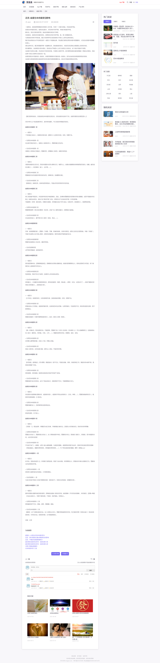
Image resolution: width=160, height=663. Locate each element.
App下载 (122, 2)
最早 (82, 574)
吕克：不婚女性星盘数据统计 (34, 540)
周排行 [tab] (107, 21)
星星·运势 (64, 7)
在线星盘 (31, 7)
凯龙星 (108, 84)
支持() (47, 581)
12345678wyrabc (35, 584)
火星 (108, 89)
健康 (131, 75)
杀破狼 (131, 84)
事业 (131, 89)
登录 (137, 2)
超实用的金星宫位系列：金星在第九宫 (36, 544)
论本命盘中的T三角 (31, 548)
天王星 (108, 75)
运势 (119, 84)
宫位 (108, 80)
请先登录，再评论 (35, 567)
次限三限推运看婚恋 (31, 546)
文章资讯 (31, 11)
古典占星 (108, 93)
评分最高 (92, 574)
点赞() (56, 553)
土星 (131, 93)
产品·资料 (81, 7)
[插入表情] (31, 570)
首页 (24, 7)
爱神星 (120, 98)
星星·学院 (56, 7)
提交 (91, 570)
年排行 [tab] (124, 21)
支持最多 (86, 574)
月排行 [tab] (115, 21)
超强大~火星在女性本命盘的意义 (35, 535)
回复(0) (41, 581)
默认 (78, 574)
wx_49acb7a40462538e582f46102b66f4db (42, 577)
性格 (108, 98)
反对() (52, 581)
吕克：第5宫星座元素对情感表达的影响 (37, 537)
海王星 (131, 80)
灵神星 (120, 89)
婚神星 (120, 75)
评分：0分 (91, 581)
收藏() (65, 553)
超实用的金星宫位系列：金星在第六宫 (36, 542)
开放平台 (47, 7)
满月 (119, 93)
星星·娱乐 (73, 7)
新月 (119, 80)
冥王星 (131, 98)
